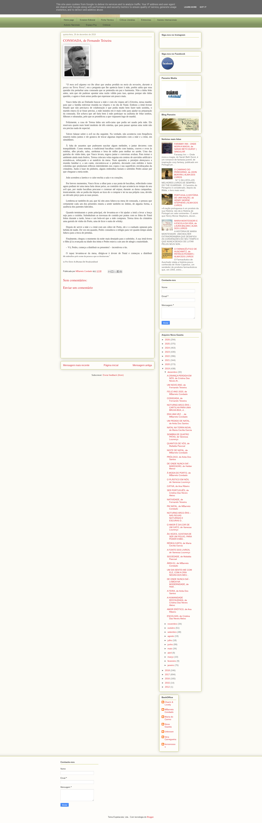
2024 (167, 348)
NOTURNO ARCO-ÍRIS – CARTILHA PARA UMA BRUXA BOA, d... (179, 407)
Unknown (169, 731)
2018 (167, 670)
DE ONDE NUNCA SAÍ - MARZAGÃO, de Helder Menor (179, 466)
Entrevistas (146, 20)
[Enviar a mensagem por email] (109, 271)
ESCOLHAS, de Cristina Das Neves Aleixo (178, 617)
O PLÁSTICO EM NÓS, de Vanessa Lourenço (178, 480)
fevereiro (172, 661)
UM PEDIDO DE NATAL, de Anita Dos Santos (178, 422)
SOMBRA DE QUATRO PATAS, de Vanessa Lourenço (178, 437)
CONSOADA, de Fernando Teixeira (177, 399)
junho (170, 644)
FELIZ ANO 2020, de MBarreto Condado (177, 392)
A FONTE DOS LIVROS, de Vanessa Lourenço (178, 551)
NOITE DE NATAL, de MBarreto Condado (177, 451)
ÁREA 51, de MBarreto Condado (178, 564)
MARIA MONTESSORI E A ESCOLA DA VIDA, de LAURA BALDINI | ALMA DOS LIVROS (186, 225)
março (171, 657)
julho (170, 640)
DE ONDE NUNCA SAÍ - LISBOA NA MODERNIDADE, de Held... (178, 583)
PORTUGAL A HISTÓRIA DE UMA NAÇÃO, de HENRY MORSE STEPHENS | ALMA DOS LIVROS (186, 200)
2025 (167, 343)
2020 (167, 364)
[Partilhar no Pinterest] (120, 271)
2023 (167, 352)
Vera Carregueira (170, 738)
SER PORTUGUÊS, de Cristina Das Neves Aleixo (178, 493)
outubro (172, 628)
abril (170, 653)
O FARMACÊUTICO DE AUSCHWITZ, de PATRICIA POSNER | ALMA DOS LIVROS (185, 253)
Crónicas (107, 25)
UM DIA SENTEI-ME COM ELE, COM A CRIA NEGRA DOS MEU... (179, 572)
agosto (171, 636)
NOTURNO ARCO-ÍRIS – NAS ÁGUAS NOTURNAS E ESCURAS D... (179, 517)
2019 (167, 368)
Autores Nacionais (72, 25)
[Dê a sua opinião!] (112, 271)
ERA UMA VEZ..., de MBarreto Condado (177, 415)
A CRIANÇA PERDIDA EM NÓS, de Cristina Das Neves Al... (179, 378)
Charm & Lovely (169, 703)
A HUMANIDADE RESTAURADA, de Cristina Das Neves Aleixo (177, 601)
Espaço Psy (91, 25)
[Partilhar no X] (115, 271)
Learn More (190, 7)
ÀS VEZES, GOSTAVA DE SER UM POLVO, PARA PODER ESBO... (179, 536)
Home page (69, 20)
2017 (167, 674)
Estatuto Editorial (87, 20)
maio (170, 648)
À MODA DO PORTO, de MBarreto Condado (179, 474)
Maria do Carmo (169, 718)
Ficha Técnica (107, 20)
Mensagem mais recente (76, 365)
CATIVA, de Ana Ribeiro (178, 486)
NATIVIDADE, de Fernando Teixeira (177, 500)
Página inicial (111, 365)
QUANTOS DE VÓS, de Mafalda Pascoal (178, 444)
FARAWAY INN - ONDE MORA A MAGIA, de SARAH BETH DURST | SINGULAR (185, 148)
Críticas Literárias (127, 20)
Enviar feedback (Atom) (113, 375)
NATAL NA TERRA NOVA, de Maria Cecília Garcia (179, 428)
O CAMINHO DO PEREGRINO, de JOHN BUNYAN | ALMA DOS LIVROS (185, 173)
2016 (167, 678)
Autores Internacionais (167, 20)
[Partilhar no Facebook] (117, 271)
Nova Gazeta (168, 725)
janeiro (171, 665)
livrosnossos (170, 745)
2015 (167, 683)
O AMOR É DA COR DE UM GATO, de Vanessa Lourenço (179, 527)
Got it (203, 7)
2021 (167, 360)
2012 (167, 687)
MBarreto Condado (169, 710)
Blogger (150, 817)
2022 (167, 356)
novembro (173, 624)
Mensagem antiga (142, 365)
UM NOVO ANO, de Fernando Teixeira (177, 386)
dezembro (173, 372)
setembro (172, 632)
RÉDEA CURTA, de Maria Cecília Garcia (179, 544)
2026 (167, 339)
